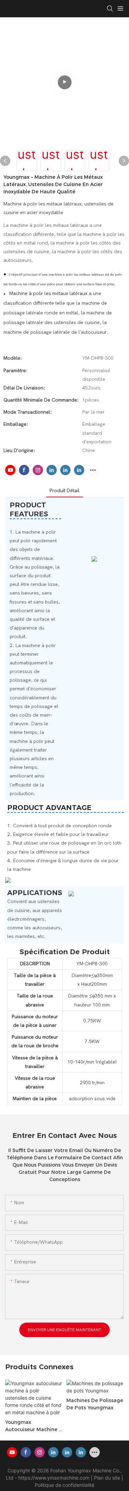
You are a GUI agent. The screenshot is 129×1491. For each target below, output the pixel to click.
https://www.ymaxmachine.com (54, 1478)
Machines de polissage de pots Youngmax (94, 1404)
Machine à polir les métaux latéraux (48, 293)
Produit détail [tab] (64, 491)
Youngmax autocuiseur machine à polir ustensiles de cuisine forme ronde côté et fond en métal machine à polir (33, 1426)
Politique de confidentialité (64, 1485)
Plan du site (107, 1478)
